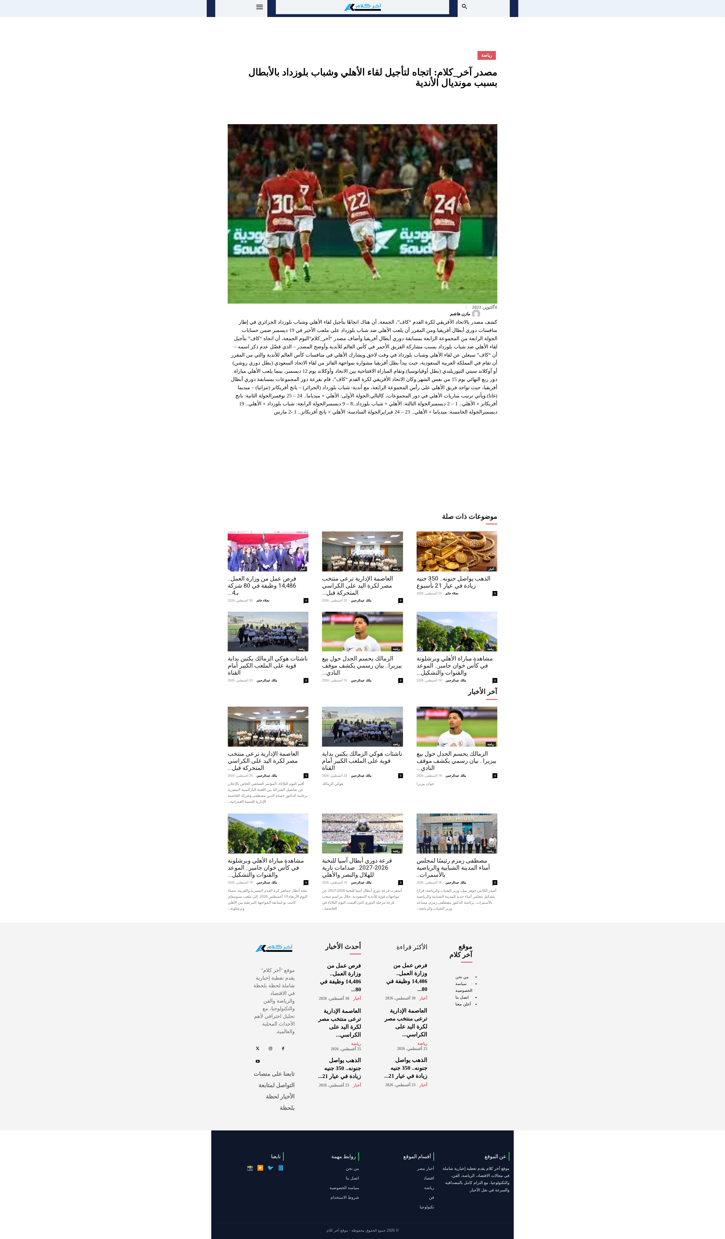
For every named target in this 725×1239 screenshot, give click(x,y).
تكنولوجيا (427, 1207)
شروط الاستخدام (344, 1197)
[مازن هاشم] (477, 314)
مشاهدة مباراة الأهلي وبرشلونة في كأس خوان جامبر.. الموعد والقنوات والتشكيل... (455, 665)
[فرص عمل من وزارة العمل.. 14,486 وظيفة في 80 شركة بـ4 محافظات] (268, 551)
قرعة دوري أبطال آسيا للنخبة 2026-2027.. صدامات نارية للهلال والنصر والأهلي (357, 867)
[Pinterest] (465, 105)
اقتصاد (429, 1178)
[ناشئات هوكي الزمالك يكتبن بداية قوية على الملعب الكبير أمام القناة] (268, 632)
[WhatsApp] (452, 105)
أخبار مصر (425, 1168)
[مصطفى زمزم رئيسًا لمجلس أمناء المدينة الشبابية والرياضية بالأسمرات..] (457, 833)
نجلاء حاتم (263, 600)
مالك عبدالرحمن (361, 600)
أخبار (302, 569)
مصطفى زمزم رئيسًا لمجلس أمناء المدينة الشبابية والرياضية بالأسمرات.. (453, 867)
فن (431, 1197)
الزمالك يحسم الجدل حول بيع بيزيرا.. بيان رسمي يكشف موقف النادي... (362, 665)
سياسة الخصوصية (344, 1187)
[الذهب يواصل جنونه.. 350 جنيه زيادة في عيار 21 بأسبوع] (457, 551)
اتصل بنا (462, 997)
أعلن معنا (463, 1004)
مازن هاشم (460, 314)
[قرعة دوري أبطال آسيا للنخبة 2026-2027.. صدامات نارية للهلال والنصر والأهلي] (362, 833)
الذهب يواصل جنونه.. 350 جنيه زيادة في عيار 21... (405, 1068)
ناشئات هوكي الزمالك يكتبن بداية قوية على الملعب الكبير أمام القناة (268, 665)
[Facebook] (491, 105)
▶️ (260, 1168)
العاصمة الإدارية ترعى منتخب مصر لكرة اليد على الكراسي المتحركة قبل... (357, 585)
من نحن (462, 977)
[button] (464, 7)
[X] (478, 105)
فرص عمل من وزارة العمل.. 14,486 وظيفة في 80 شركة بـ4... (262, 585)
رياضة (486, 55)
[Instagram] (270, 1049)
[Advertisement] (362, 463)
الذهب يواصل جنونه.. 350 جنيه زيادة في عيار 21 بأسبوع (454, 582)
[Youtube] (258, 1062)
